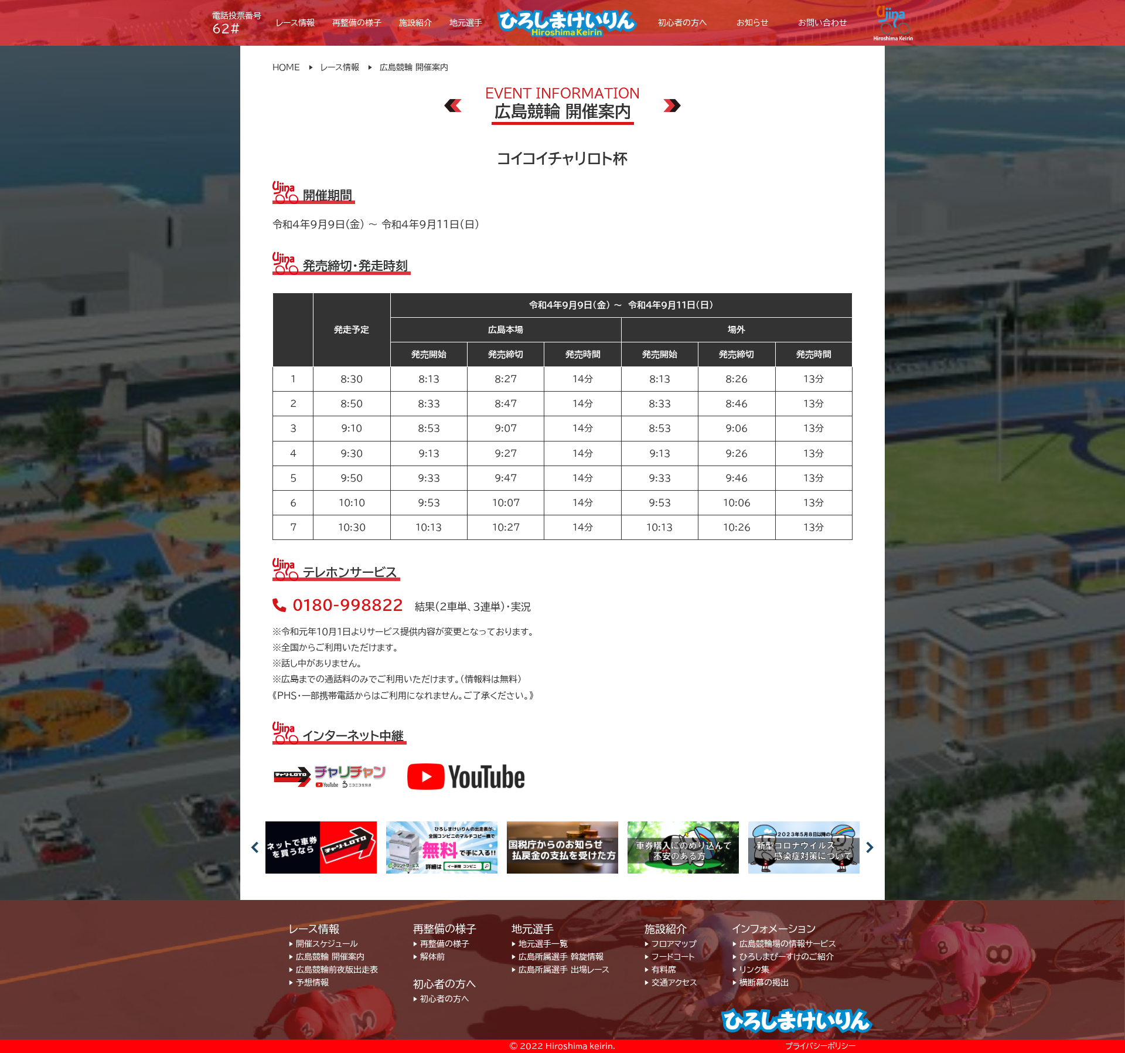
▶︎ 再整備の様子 (441, 944)
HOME (286, 67)
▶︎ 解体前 (429, 957)
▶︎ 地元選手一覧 (540, 944)
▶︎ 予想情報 (309, 983)
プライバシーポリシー (820, 1046)
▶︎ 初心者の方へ (441, 999)
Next (870, 847)
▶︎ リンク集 (750, 970)
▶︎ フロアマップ (671, 944)
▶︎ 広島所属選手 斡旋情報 (558, 957)
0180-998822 (347, 605)
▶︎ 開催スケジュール (323, 944)
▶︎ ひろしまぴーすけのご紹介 (783, 957)
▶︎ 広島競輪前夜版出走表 (333, 970)
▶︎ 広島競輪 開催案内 (326, 957)
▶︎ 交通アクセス (671, 983)
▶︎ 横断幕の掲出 (760, 983)
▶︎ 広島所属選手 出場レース (560, 970)
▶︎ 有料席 (660, 970)
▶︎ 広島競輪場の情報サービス (784, 944)
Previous (255, 847)
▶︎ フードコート (670, 957)
